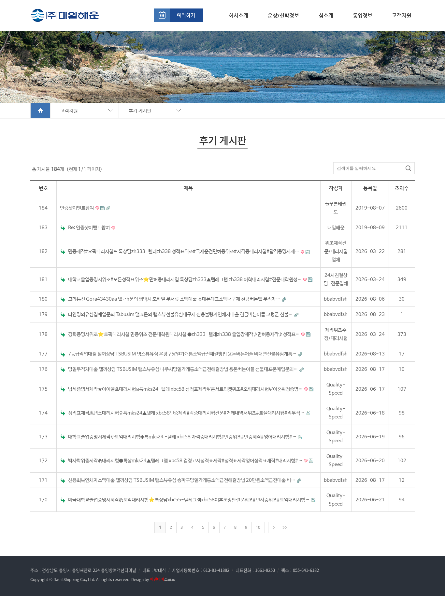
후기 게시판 (140, 111)
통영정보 (362, 15)
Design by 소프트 (153, 579)
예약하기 (186, 15)
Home (40, 110)
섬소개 (326, 15)
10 (258, 527)
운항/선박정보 (283, 15)
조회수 (402, 188)
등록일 (370, 188)
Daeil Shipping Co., (70, 579)
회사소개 (238, 15)
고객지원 (401, 15)
